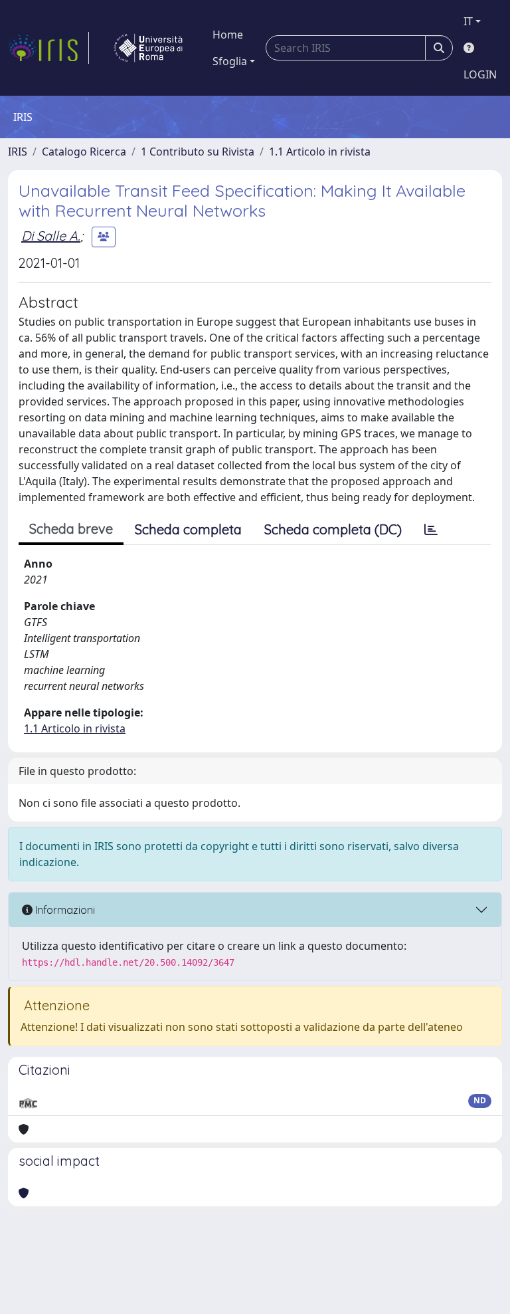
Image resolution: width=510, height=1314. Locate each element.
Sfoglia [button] (229, 61)
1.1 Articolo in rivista (320, 151)
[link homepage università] (148, 48)
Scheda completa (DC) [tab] (333, 529)
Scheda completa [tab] (188, 529)
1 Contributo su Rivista (197, 151)
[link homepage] (48, 48)
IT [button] (468, 21)
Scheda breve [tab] (71, 528)
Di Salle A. (50, 235)
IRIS (17, 151)
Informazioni (64, 910)
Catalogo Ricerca (84, 151)
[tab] (431, 530)
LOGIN (480, 74)
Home (227, 34)
